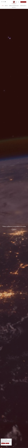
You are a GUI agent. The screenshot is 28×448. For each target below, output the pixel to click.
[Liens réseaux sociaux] (1, 1)
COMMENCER (14, 229)
